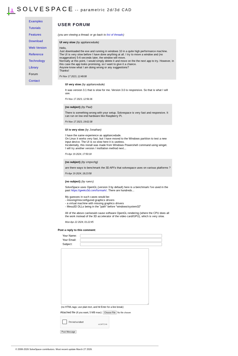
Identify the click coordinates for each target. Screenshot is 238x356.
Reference (36, 54)
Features (35, 34)
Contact (34, 80)
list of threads (115, 34)
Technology (37, 60)
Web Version (38, 47)
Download (36, 41)
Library (33, 67)
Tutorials (35, 28)
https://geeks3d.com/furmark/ (89, 190)
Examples (36, 21)
